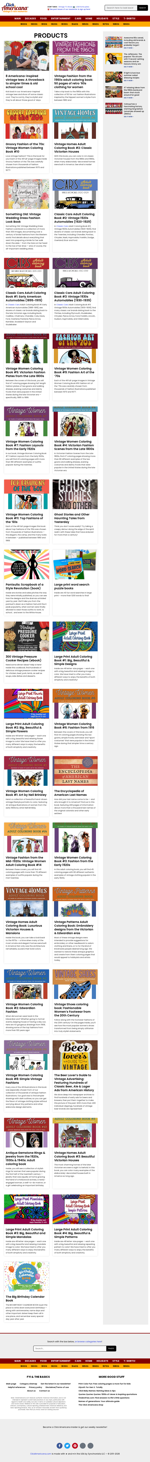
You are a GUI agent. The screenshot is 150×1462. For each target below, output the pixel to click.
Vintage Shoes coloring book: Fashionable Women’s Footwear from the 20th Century (72, 1009)
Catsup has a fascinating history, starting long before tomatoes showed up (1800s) (134, 109)
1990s (126, 24)
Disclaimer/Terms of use (57, 1387)
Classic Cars (62, 226)
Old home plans (83, 7)
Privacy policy (35, 1387)
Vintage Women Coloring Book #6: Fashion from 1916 (74, 726)
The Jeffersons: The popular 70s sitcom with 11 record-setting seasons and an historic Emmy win (134, 59)
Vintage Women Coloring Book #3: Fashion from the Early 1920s (73, 861)
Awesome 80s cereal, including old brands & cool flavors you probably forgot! (134, 41)
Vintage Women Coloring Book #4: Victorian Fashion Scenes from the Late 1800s (74, 445)
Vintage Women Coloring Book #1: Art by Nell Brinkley (26, 793)
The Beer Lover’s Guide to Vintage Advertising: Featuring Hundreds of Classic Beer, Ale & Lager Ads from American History (74, 1082)
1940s (75, 24)
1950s (85, 24)
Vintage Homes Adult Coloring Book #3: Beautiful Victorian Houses (74, 1156)
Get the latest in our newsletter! (56, 1384)
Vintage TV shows (65, 7)
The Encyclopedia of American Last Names (70, 793)
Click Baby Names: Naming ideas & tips (97, 1391)
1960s (95, 24)
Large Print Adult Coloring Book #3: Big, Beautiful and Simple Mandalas (25, 1233)
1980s (116, 24)
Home (88, 18)
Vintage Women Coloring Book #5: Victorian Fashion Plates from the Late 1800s (25, 372)
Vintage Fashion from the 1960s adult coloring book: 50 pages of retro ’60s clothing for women (73, 81)
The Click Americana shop (91, 1405)
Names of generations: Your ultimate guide (99, 1401)
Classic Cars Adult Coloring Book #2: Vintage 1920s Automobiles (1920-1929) (74, 218)
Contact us (44, 1391)
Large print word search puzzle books (71, 586)
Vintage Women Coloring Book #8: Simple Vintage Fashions (24, 1079)
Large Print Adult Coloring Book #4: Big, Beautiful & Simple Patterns (73, 1233)
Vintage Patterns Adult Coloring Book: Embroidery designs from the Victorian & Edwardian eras (73, 927)
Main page (11, 1384)
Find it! (111, 1348)
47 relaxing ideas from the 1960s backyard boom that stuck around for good (134, 91)
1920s (54, 24)
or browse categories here (88, 1341)
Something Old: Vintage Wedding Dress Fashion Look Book (23, 218)
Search (142, 7)
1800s (24, 24)
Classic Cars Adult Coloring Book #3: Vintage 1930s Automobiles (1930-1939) (74, 296)
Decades (30, 18)
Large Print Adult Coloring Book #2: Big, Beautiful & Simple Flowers (25, 727)
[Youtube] (90, 1446)
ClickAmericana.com (40, 1453)
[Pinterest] (75, 1446)
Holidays (102, 18)
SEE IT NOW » (128, 48)
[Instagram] (83, 1446)
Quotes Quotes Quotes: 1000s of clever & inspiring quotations (108, 1394)
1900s (34, 24)
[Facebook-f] (59, 1446)
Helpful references (16, 1387)
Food (43, 18)
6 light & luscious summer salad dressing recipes (132, 75)
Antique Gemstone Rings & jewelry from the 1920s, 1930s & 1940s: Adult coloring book (25, 1158)
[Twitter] (67, 1446)
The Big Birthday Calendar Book (25, 1299)
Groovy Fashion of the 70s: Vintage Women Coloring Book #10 (25, 148)
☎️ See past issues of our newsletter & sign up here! (68, 9)
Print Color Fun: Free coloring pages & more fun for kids (105, 1384)
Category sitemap (28, 1384)
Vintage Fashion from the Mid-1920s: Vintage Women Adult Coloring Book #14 (26, 861)
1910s (44, 24)
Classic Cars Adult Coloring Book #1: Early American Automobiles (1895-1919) (26, 296)
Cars (78, 18)
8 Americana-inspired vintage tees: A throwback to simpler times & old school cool (25, 81)
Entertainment (61, 18)
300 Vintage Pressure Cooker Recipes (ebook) (23, 658)
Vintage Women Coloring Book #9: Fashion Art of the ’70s (74, 372)
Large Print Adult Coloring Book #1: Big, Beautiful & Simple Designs (73, 660)
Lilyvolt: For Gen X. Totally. (91, 1387)
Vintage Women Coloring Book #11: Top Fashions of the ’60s (24, 518)
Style (115, 18)
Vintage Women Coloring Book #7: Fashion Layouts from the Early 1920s (24, 445)
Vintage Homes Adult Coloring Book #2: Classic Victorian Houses (73, 148)
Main (18, 18)
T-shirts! (129, 18)
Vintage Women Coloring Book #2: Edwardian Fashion (24, 1008)
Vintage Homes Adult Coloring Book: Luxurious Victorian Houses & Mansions (24, 927)
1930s (64, 24)
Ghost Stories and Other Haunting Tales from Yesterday (71, 518)
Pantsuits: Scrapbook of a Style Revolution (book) (24, 586)
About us (31, 1391)
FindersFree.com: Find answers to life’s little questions (104, 1398)
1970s (106, 24)
